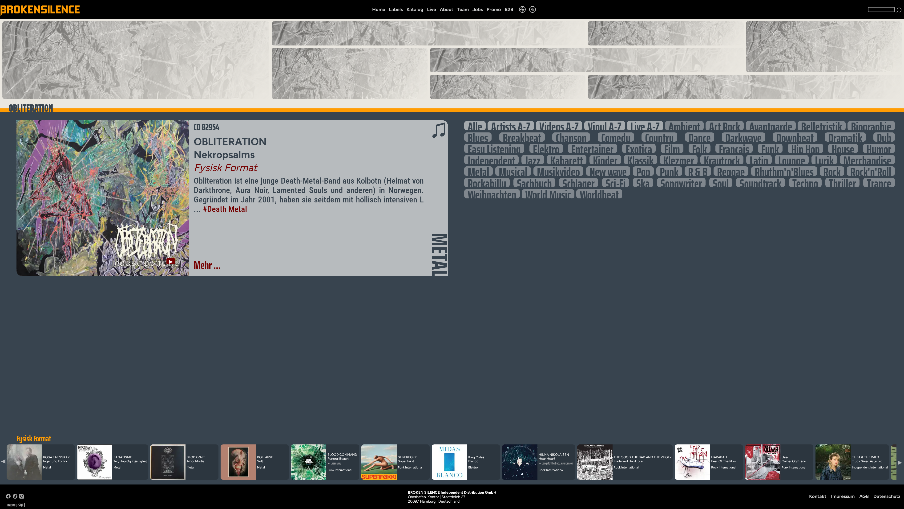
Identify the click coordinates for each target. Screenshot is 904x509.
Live (431, 9)
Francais (734, 148)
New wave (608, 171)
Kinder (605, 159)
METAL (440, 255)
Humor (879, 148)
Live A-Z (645, 125)
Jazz (533, 159)
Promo (494, 9)
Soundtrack (760, 182)
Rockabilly (487, 182)
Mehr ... (207, 265)
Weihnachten (492, 193)
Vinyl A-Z (605, 125)
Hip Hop (805, 148)
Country (659, 137)
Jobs (477, 9)
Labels (396, 9)
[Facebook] (8, 497)
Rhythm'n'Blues (784, 171)
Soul (721, 182)
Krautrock (722, 159)
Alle (475, 125)
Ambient (684, 125)
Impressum (843, 496)
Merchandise (867, 159)
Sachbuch (534, 182)
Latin (759, 159)
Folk (699, 148)
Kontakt (817, 496)
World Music (548, 193)
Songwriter (681, 182)
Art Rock (724, 125)
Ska (643, 182)
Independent (491, 159)
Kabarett (566, 159)
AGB (864, 496)
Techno (805, 182)
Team (463, 9)
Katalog (415, 9)
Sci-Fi (616, 182)
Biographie (871, 125)
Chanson (571, 137)
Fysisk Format (33, 438)
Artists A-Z (510, 125)
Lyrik (824, 159)
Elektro (546, 148)
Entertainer (592, 148)
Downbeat (795, 137)
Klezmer (678, 159)
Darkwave (743, 137)
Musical (513, 171)
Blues (478, 137)
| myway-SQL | (15, 505)
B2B (509, 9)
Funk (770, 148)
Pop (643, 171)
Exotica (639, 148)
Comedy (615, 137)
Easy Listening (494, 148)
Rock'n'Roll (870, 171)
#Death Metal (225, 209)
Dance (700, 137)
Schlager (579, 182)
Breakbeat (522, 137)
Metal (478, 171)
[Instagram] (22, 497)
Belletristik (821, 125)
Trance (879, 182)
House (843, 148)
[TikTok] (15, 497)
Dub (884, 137)
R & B (697, 171)
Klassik (640, 159)
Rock (832, 171)
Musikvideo (558, 171)
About (446, 9)
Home (378, 9)
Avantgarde (770, 125)
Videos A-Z (559, 125)
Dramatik (845, 137)
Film (672, 148)
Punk (669, 171)
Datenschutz (886, 496)
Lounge (791, 159)
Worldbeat (599, 193)
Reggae (731, 171)
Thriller (842, 182)
